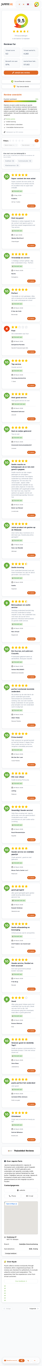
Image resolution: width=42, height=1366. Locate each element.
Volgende (32, 1308)
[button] (21, 1299)
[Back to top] (34, 1360)
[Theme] (28, 1360)
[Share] (22, 1360)
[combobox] (10, 145)
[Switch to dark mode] (23, 4)
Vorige (8, 1308)
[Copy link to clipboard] (19, 4)
